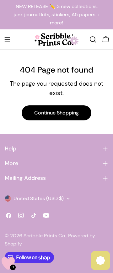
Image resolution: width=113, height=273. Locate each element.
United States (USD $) (38, 198)
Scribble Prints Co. (45, 235)
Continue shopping (56, 112)
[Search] (93, 39)
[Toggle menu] (7, 39)
